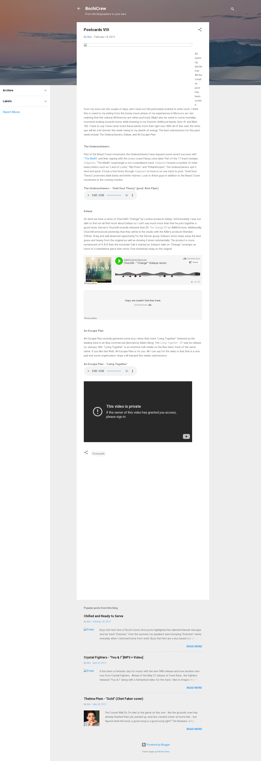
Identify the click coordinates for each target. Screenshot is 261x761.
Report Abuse (11, 112)
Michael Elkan (163, 752)
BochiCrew (95, 8)
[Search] (232, 9)
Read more (194, 646)
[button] (200, 30)
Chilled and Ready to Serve (103, 616)
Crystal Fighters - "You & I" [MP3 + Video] (113, 657)
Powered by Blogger (158, 744)
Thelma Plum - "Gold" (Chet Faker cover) (113, 699)
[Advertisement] (223, 75)
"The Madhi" (91, 158)
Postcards (99, 453)
